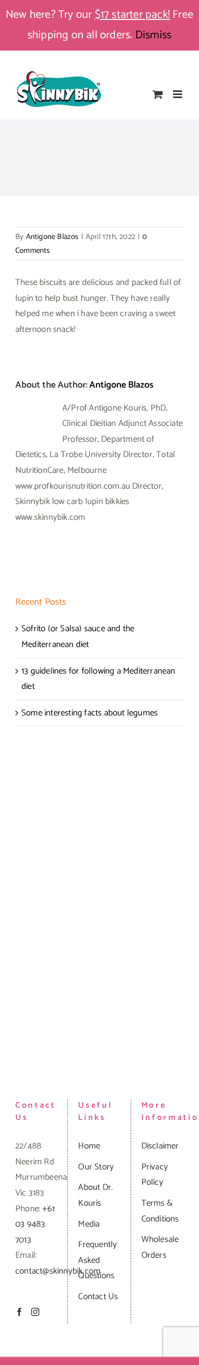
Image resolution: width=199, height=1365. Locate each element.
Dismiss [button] (153, 35)
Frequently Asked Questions (97, 1260)
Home (89, 1146)
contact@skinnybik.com (58, 1271)
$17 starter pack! (132, 15)
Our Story (96, 1167)
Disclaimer (160, 1146)
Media (89, 1224)
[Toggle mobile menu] (178, 94)
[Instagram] (35, 1312)
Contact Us (98, 1296)
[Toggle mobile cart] (158, 94)
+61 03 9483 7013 (35, 1224)
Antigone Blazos (52, 236)
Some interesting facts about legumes (89, 713)
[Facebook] (19, 1312)
